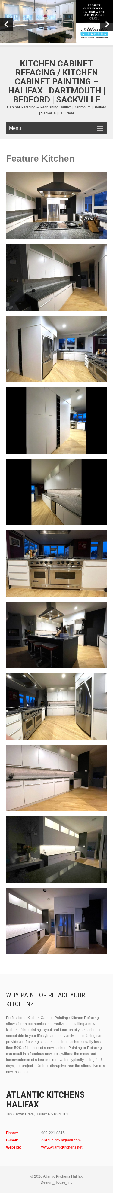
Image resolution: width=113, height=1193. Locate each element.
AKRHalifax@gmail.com (61, 1140)
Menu (15, 128)
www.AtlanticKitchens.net (61, 1147)
